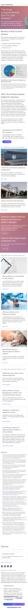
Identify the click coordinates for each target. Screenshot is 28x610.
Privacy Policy (9, 599)
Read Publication (6, 384)
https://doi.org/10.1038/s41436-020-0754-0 (11, 489)
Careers (3, 562)
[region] (14, 596)
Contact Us (8, 562)
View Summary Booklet (7, 445)
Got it (14, 604)
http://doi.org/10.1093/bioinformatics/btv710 (11, 494)
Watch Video (4, 179)
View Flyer (5, 233)
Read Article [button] (7, 141)
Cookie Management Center (11, 596)
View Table (5, 248)
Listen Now (5, 289)
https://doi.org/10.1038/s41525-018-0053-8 (11, 506)
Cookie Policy (19, 598)
